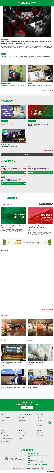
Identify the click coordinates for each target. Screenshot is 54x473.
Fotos (37, 422)
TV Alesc (38, 417)
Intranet (20, 438)
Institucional (3, 422)
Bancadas (3, 420)
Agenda (2, 433)
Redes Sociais (39, 420)
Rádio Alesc (38, 419)
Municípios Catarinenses (6, 441)
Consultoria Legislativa (23, 420)
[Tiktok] (24, 450)
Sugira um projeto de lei (23, 422)
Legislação (3, 432)
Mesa (2, 419)
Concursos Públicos (40, 436)
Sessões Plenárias (22, 417)
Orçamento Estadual (40, 435)
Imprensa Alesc (39, 425)
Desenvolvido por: (36, 468)
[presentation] (2, 242)
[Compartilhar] (9, 39)
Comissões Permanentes (24, 419)
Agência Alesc (39, 415)
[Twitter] (32, 450)
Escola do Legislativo (23, 433)
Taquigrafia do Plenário (5, 440)
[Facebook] (30, 450)
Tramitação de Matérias (23, 415)
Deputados (3, 415)
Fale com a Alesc (22, 432)
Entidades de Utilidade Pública (7, 438)
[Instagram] (21, 450)
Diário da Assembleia (5, 435)
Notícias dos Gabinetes (40, 426)
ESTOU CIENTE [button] (50, 471)
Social (2, 423)
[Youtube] (27, 450)
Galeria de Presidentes (5, 417)
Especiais (38, 423)
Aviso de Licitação (4, 436)
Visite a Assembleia (22, 436)
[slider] (9, 118)
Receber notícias (27, 407)
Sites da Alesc (21, 435)
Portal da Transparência (41, 432)
